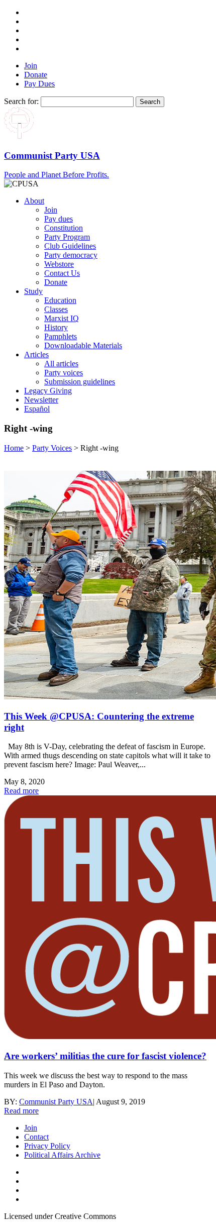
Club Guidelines (70, 246)
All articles (61, 363)
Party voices (63, 372)
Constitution (63, 228)
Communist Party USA (56, 1101)
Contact (36, 1137)
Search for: (21, 101)
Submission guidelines (79, 381)
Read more (21, 790)
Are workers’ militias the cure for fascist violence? (105, 1056)
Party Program (67, 237)
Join (30, 65)
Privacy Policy (47, 1146)
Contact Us (62, 273)
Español (37, 408)
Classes (56, 309)
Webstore (59, 264)
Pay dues (58, 219)
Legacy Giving (48, 390)
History (56, 327)
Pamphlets (60, 336)
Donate (35, 74)
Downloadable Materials (83, 345)
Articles (36, 354)
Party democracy (70, 255)
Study (33, 291)
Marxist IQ (61, 318)
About (34, 200)
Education (60, 300)
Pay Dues (39, 83)
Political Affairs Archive (62, 1155)
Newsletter (41, 399)
